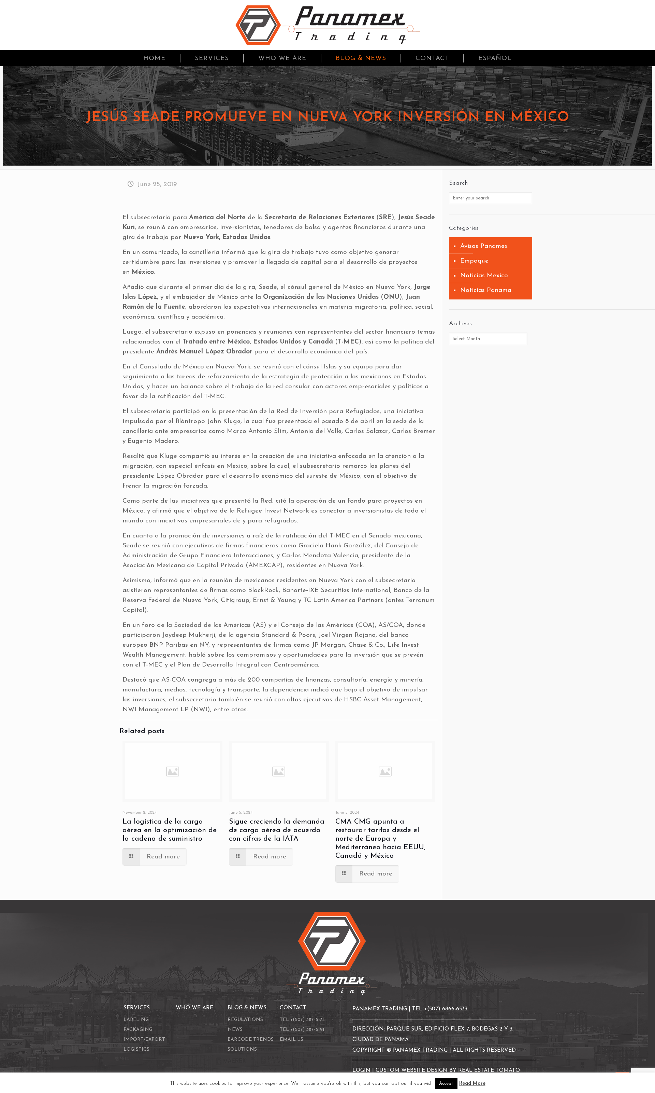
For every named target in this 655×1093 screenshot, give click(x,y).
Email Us (291, 1039)
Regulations (245, 1019)
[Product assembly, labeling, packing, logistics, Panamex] (327, 25)
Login (362, 1070)
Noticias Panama (485, 290)
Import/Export (144, 1039)
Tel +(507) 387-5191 (302, 1029)
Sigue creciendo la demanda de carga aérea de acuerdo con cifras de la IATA (276, 830)
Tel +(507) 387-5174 (302, 1019)
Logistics (136, 1049)
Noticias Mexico (484, 275)
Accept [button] (446, 1083)
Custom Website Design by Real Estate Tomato (448, 1070)
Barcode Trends (251, 1039)
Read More (472, 1083)
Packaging (137, 1029)
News (235, 1029)
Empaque (474, 261)
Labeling (136, 1019)
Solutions (242, 1049)
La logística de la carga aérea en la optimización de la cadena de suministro (169, 830)
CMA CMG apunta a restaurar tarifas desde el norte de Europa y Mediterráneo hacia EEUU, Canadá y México (380, 838)
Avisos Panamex (484, 246)
